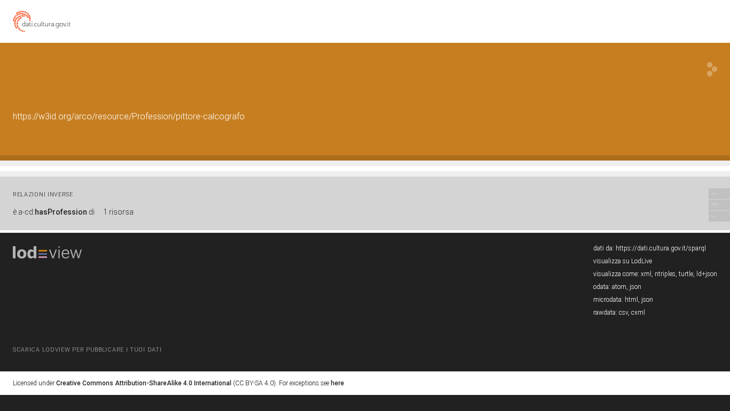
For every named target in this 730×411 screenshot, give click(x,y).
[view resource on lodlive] (712, 69)
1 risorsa (118, 212)
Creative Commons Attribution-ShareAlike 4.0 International (143, 383)
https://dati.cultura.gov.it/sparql (661, 248)
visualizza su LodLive (622, 261)
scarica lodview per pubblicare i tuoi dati (87, 349)
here (337, 383)
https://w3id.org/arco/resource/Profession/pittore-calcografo (129, 116)
